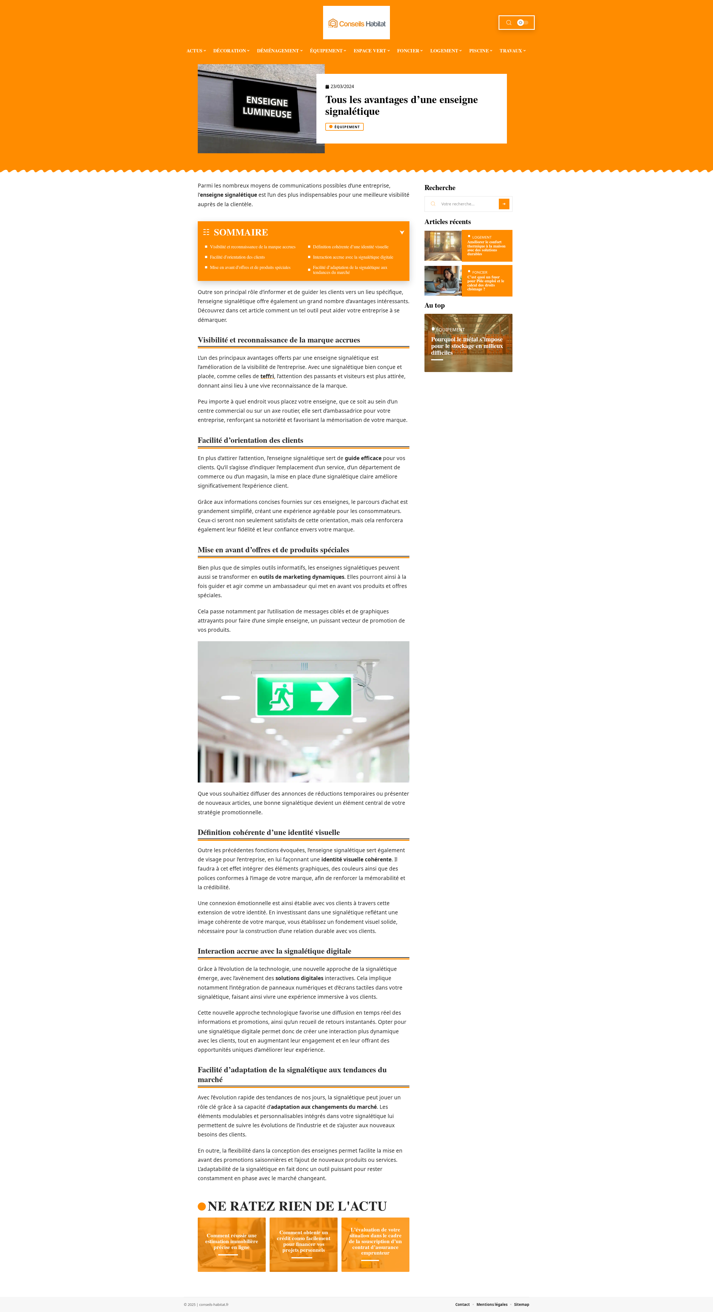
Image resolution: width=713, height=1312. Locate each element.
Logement (482, 237)
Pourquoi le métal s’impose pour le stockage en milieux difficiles (467, 345)
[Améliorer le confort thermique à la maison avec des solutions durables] (443, 246)
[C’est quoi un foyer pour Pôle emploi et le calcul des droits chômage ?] (443, 281)
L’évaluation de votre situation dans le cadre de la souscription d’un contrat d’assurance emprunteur (375, 1241)
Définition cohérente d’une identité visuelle (351, 246)
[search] (508, 22)
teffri (267, 376)
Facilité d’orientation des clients (237, 257)
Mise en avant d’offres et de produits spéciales (250, 267)
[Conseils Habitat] (356, 22)
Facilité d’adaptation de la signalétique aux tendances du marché (350, 269)
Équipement (347, 127)
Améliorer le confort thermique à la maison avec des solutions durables (486, 248)
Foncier (479, 272)
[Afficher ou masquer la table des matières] (336, 232)
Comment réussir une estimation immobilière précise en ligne (231, 1241)
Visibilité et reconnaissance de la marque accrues (253, 246)
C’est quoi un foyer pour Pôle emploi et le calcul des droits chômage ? (485, 283)
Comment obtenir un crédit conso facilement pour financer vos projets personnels (303, 1241)
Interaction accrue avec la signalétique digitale (353, 257)
